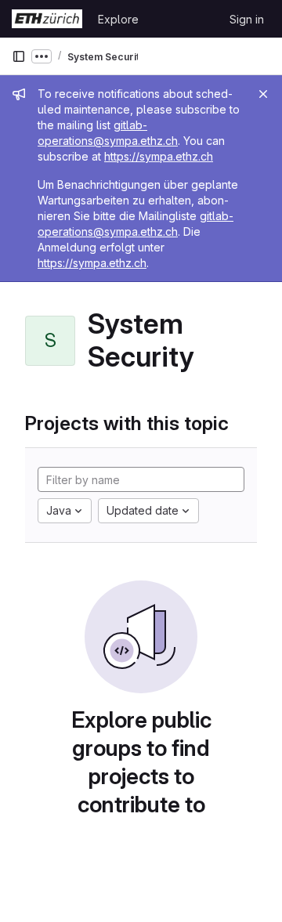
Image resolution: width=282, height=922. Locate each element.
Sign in (247, 19)
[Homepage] (47, 18)
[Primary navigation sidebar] (18, 56)
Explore (118, 19)
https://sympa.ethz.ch (158, 156)
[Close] (263, 94)
